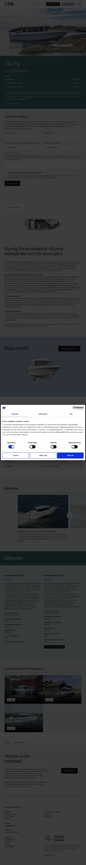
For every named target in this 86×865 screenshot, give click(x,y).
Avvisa (15, 455)
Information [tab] (43, 414)
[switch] (32, 446)
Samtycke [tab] (15, 414)
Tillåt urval (43, 455)
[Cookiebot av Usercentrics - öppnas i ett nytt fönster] (74, 408)
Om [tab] (71, 414)
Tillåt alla (70, 455)
